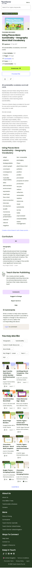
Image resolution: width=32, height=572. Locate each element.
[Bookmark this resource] (5, 79)
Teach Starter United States (11, 526)
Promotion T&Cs (8, 561)
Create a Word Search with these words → (15, 230)
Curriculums (6, 520)
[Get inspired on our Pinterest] (14, 553)
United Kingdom (10, 558)
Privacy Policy (20, 561)
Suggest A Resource (8, 545)
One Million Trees (7, 501)
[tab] (16, 241)
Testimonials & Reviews (9, 504)
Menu (28, 2)
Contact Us (6, 542)
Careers (5, 507)
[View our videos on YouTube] (11, 553)
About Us (5, 497)
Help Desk (5, 538)
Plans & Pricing (7, 516)
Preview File (16, 74)
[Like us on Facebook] (8, 553)
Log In (28, 561)
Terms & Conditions (23, 558)
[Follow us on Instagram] (6, 553)
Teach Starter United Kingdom (12, 530)
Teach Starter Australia (9, 523)
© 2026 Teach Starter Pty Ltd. (16, 564)
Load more (15, 487)
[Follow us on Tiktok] (3, 553)
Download (15, 68)
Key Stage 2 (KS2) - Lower (10, 265)
